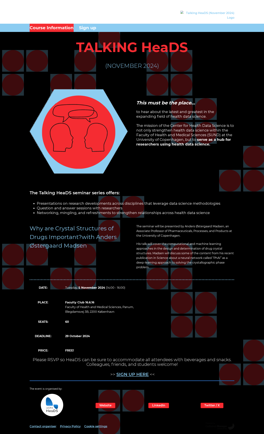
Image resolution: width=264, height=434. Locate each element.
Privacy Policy (70, 426)
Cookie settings (95, 426)
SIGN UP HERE (132, 374)
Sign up (87, 27)
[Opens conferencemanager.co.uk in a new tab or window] (220, 426)
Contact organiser (43, 426)
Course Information (52, 27)
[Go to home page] (207, 15)
